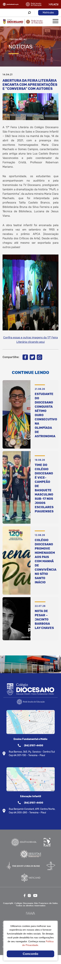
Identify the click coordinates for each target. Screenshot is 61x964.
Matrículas (48, 12)
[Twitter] (32, 357)
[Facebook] (25, 357)
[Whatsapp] (39, 357)
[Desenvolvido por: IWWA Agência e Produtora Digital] (30, 913)
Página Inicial (18, 39)
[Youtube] (35, 895)
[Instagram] (29, 895)
